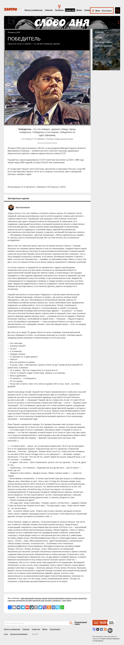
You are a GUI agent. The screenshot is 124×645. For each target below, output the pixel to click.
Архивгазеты (111, 622)
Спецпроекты (55, 629)
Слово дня (70, 10)
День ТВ (35, 634)
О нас (6, 634)
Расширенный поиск (81, 623)
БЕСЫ (98, 37)
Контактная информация (18, 634)
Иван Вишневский (23, 207)
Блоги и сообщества (34, 10)
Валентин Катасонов (103, 46)
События (49, 10)
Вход (98, 10)
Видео (79, 10)
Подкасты (59, 10)
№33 (103, 622)
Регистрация (107, 10)
